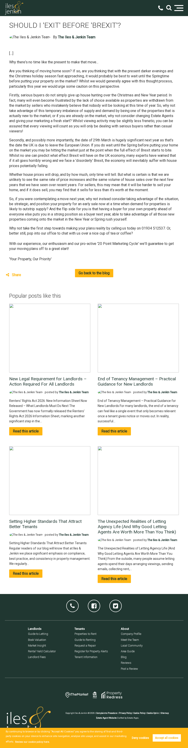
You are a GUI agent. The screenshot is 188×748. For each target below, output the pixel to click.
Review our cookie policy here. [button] (32, 741)
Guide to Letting (38, 634)
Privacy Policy (125, 713)
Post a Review (129, 668)
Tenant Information (86, 657)
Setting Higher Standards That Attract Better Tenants (45, 524)
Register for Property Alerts (91, 651)
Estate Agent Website (106, 718)
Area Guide (128, 651)
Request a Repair (85, 645)
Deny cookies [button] (140, 738)
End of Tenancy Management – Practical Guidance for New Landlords (137, 381)
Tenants (80, 628)
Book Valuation (37, 640)
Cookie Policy (139, 713)
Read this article (26, 431)
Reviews (126, 662)
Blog (124, 657)
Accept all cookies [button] (166, 738)
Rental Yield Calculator (42, 651)
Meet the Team (130, 640)
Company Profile (131, 634)
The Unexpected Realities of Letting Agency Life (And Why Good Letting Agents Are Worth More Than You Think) (137, 527)
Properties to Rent (86, 634)
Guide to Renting (85, 640)
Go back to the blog (94, 273)
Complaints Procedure (106, 713)
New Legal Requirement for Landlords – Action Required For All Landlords (48, 381)
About (125, 628)
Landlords (34, 628)
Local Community (132, 645)
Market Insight (37, 645)
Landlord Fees (37, 657)
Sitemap (164, 713)
